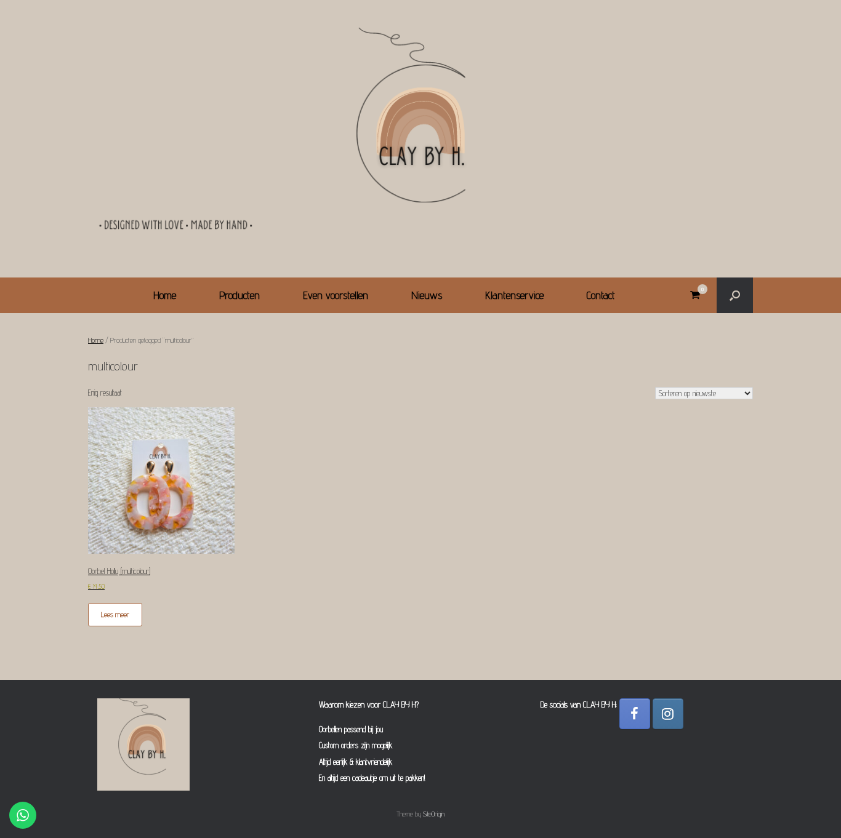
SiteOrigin (434, 814)
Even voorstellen (335, 295)
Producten (239, 295)
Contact (601, 295)
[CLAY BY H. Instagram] (668, 713)
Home (164, 295)
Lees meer (115, 614)
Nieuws (426, 295)
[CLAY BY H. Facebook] (634, 713)
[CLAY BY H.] (420, 133)
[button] (735, 295)
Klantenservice (514, 295)
